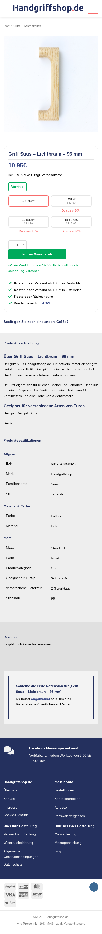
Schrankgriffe (32, 26)
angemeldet (40, 699)
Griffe (16, 26)
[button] (6, 8)
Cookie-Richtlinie (16, 815)
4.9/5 (46, 303)
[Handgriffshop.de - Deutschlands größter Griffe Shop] (48, 8)
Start (6, 26)
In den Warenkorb (37, 254)
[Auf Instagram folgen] (93, 887)
